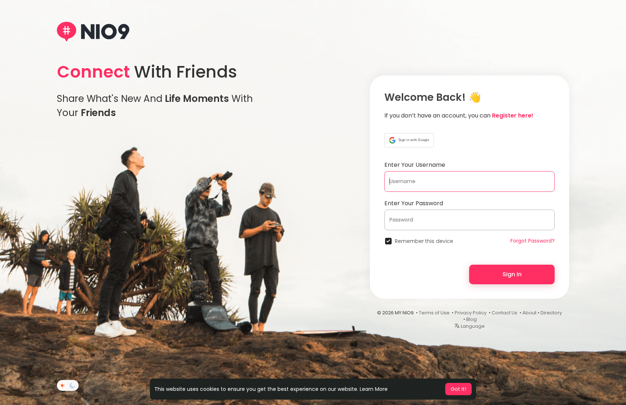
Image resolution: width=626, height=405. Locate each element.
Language (472, 326)
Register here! (512, 115)
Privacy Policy (471, 312)
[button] (409, 140)
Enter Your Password (413, 203)
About (529, 312)
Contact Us (504, 312)
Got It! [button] (458, 389)
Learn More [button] (374, 389)
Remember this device (424, 241)
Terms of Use (434, 312)
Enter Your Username (414, 165)
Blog (471, 319)
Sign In (512, 274)
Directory (551, 312)
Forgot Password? (532, 240)
